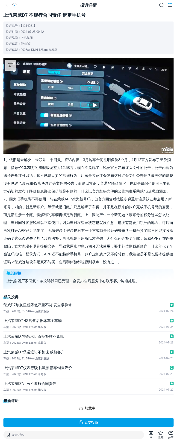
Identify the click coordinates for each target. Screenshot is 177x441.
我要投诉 (91, 422)
